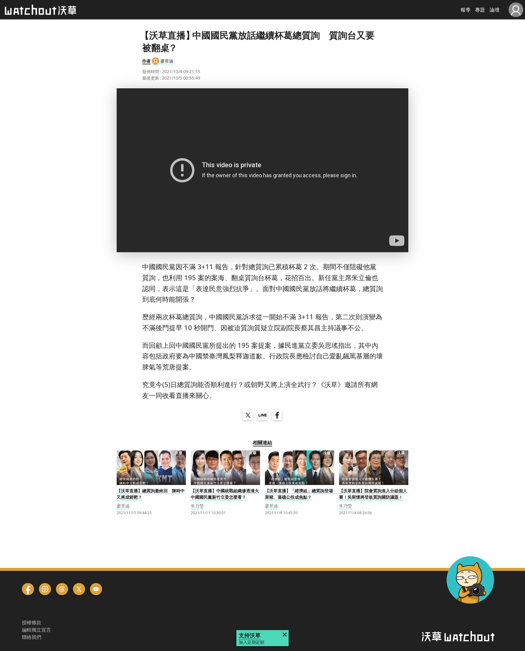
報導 (465, 9)
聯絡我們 (31, 637)
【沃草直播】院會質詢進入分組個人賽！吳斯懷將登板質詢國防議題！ (373, 494)
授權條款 (31, 622)
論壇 (494, 9)
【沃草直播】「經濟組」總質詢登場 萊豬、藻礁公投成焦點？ (301, 494)
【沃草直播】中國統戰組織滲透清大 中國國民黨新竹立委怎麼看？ (225, 494)
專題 (480, 9)
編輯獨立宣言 (36, 629)
